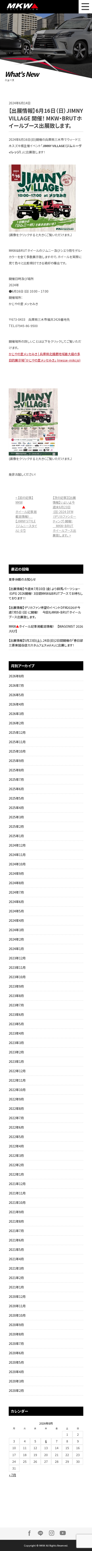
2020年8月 (16, 1334)
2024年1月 (16, 948)
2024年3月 (16, 930)
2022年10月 (17, 1089)
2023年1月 (16, 1061)
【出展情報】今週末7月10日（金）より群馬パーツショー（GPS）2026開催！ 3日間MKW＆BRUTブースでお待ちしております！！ (46, 593)
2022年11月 (17, 1080)
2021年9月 (16, 1212)
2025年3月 (16, 817)
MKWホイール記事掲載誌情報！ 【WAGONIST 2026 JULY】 (46, 628)
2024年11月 (17, 854)
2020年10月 (17, 1315)
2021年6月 (16, 1240)
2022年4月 (16, 1146)
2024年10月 (17, 864)
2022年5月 (16, 1136)
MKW (28, 6)
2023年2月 (16, 1052)
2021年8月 (16, 1221)
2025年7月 (16, 779)
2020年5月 (16, 1362)
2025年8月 (16, 770)
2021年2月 (16, 1277)
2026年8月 (16, 676)
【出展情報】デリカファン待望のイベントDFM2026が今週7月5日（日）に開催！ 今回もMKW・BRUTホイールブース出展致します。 (45, 612)
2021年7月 (16, 1230)
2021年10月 (17, 1202)
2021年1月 (16, 1287)
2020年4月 (16, 1371)
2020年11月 (17, 1306)
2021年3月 (16, 1268)
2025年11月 (17, 742)
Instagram (51, 1533)
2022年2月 (16, 1165)
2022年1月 (16, 1174)
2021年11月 (17, 1193)
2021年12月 (17, 1183)
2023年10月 (17, 977)
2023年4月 (16, 1033)
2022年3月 (16, 1155)
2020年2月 (16, 1390)
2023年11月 (17, 967)
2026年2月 (16, 723)
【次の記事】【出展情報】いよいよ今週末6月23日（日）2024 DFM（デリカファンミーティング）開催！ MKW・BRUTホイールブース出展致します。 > (64, 516)
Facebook (29, 1533)
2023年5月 (16, 1024)
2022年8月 (16, 1108)
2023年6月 (16, 1014)
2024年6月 (16, 901)
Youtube (62, 1533)
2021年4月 (16, 1259)
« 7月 (12, 1475)
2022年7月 (16, 1118)
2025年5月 (16, 798)
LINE (40, 1533)
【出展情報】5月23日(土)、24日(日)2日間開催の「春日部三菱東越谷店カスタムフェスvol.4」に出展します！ (46, 642)
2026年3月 (16, 713)
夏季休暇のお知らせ (22, 579)
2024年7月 (16, 892)
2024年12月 (17, 845)
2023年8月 (16, 995)
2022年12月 (17, 1071)
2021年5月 (16, 1249)
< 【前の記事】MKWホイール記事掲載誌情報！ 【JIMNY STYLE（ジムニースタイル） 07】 (26, 514)
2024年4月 (16, 920)
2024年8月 (16, 883)
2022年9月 (16, 1099)
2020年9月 (16, 1324)
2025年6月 (16, 789)
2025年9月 (16, 760)
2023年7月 (16, 1005)
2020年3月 (16, 1381)
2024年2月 (16, 939)
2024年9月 (16, 873)
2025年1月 (16, 836)
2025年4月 (16, 807)
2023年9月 (16, 986)
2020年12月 (17, 1296)
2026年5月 (16, 695)
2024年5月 (16, 911)
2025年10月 (17, 751)
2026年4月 (16, 704)
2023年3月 (16, 1042)
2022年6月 (16, 1127)
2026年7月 (16, 685)
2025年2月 (16, 826)
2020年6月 (16, 1353)
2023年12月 (17, 958)
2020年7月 (16, 1343)
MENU (85, 6)
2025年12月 (17, 732)
